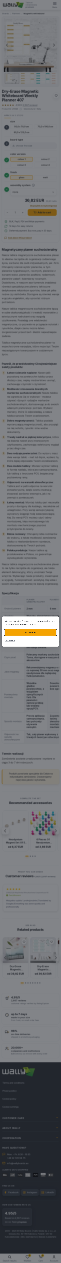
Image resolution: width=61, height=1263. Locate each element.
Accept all (30, 632)
